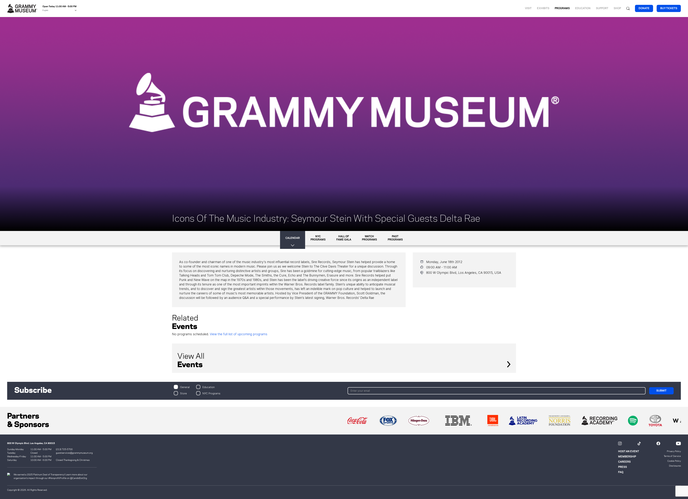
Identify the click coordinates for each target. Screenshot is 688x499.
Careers (624, 462)
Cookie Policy (674, 461)
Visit (528, 8)
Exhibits (543, 8)
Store (183, 393)
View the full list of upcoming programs (238, 334)
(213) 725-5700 (64, 449)
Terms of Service (672, 456)
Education (583, 8)
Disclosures (675, 466)
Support (602, 8)
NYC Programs (211, 393)
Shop (617, 8)
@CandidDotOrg (78, 478)
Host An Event (628, 451)
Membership (627, 456)
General (185, 386)
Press (622, 467)
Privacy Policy (674, 451)
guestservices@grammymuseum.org (74, 453)
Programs (562, 8)
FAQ (620, 472)
